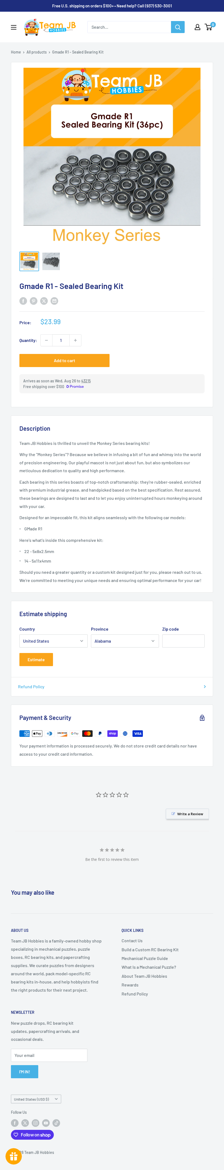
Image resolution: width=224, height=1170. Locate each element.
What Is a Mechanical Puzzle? (149, 967)
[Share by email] (54, 300)
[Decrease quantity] (46, 340)
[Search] (178, 27)
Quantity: (28, 340)
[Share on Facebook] (23, 300)
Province (99, 628)
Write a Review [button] (190, 813)
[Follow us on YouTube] (46, 1123)
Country (27, 628)
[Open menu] (13, 27)
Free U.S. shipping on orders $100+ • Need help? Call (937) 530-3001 (112, 5)
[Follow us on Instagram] (35, 1123)
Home (16, 52)
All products (36, 52)
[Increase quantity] (75, 340)
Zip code (170, 628)
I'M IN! (24, 1071)
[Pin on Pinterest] (33, 300)
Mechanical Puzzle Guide (145, 958)
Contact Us (132, 940)
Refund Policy (31, 686)
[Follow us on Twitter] (25, 1123)
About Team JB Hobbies (144, 976)
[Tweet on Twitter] (44, 300)
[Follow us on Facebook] (15, 1123)
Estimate (36, 659)
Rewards (130, 984)
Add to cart (64, 360)
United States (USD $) (31, 1099)
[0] (208, 27)
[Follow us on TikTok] (56, 1123)
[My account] (197, 27)
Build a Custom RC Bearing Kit (150, 949)
